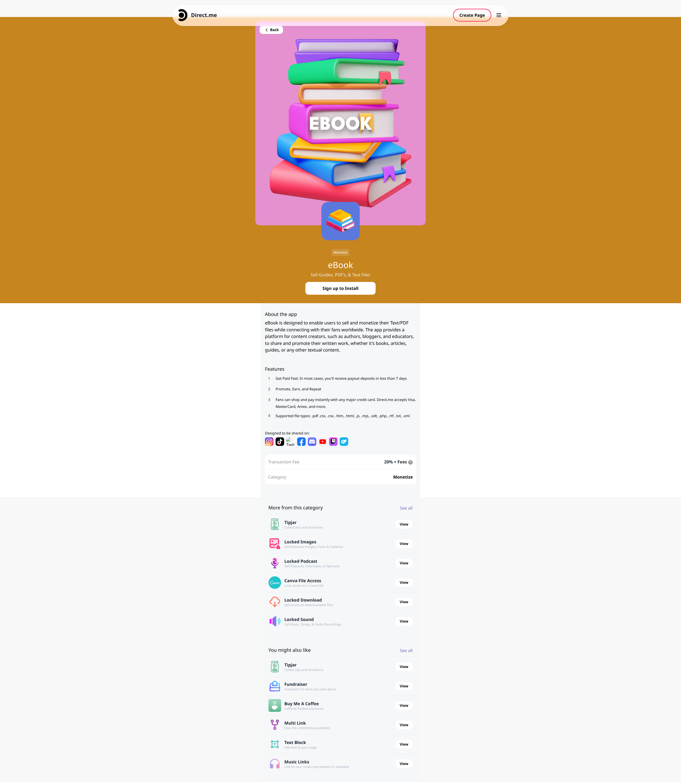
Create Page (472, 15)
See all (406, 508)
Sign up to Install (340, 288)
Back (274, 29)
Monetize (340, 252)
